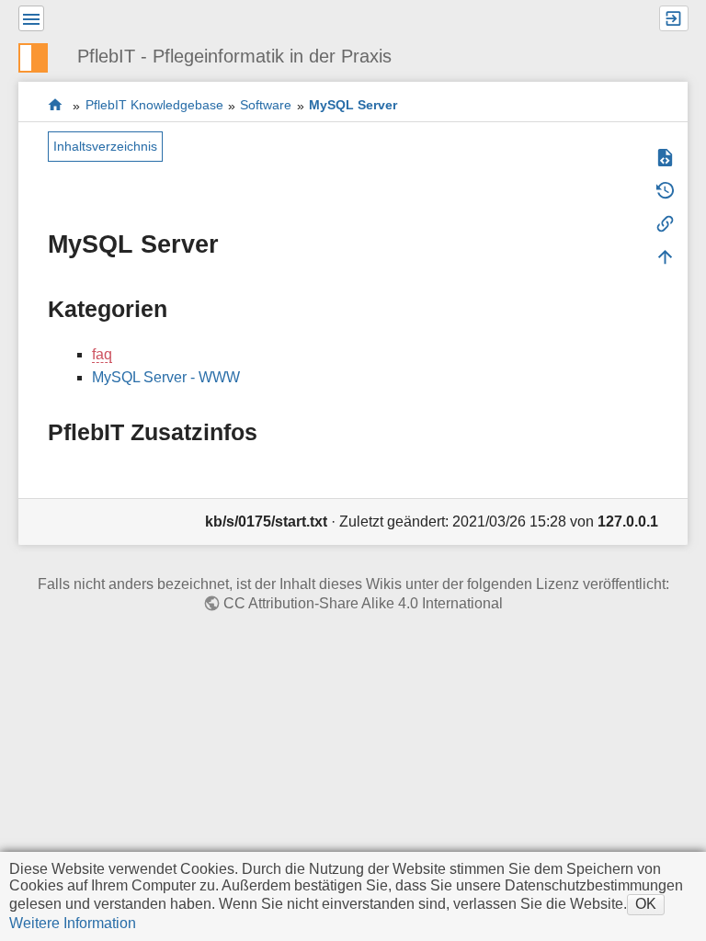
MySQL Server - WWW (166, 377)
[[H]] (40, 55)
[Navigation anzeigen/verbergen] (31, 18)
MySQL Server (353, 105)
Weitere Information (72, 923)
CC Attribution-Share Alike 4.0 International (363, 603)
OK (645, 904)
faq (102, 354)
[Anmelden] (674, 18)
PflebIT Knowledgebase (154, 105)
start (55, 105)
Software (265, 105)
